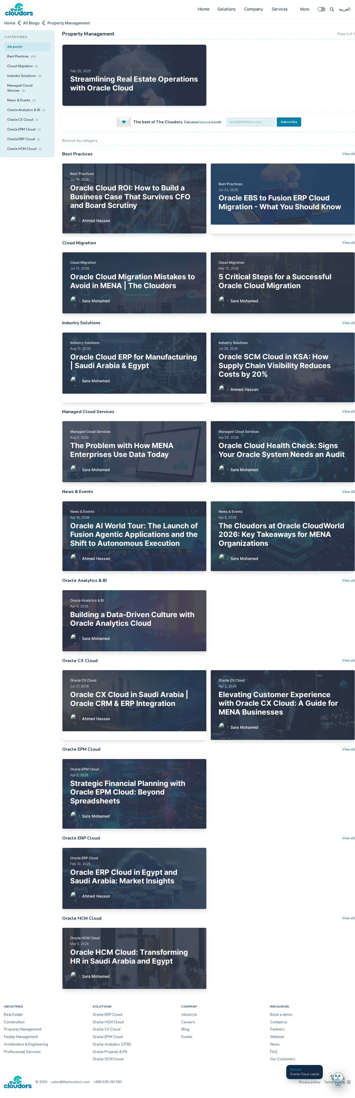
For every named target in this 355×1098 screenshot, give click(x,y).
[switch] (321, 9)
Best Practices (21, 56)
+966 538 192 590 (107, 1082)
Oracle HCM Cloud (24, 149)
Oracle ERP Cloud (23, 139)
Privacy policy (309, 1082)
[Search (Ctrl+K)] (332, 9)
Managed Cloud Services (19, 88)
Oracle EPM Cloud (24, 129)
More (304, 9)
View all (348, 154)
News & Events (21, 100)
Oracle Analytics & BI (26, 110)
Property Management (68, 23)
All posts (14, 46)
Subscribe (289, 122)
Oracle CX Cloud (23, 119)
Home (203, 9)
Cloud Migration (22, 66)
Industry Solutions (24, 76)
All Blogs (31, 23)
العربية (344, 9)
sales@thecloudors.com (70, 1082)
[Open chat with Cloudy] (337, 1079)
